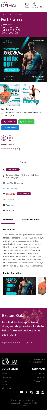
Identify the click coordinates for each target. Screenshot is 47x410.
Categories (6, 377)
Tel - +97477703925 (37, 362)
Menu (42, 7)
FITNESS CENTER (7, 14)
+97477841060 (27, 122)
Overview (8, 219)
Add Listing (6, 388)
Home (27, 7)
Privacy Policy (39, 381)
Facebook (10, 210)
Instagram (10, 205)
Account (35, 7)
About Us (41, 373)
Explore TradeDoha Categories (17, 342)
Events (4, 381)
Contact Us (11, 122)
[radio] (3, 149)
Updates (5, 384)
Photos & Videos (30, 219)
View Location (12, 128)
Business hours (24, 194)
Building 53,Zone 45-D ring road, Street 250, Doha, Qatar (23, 114)
